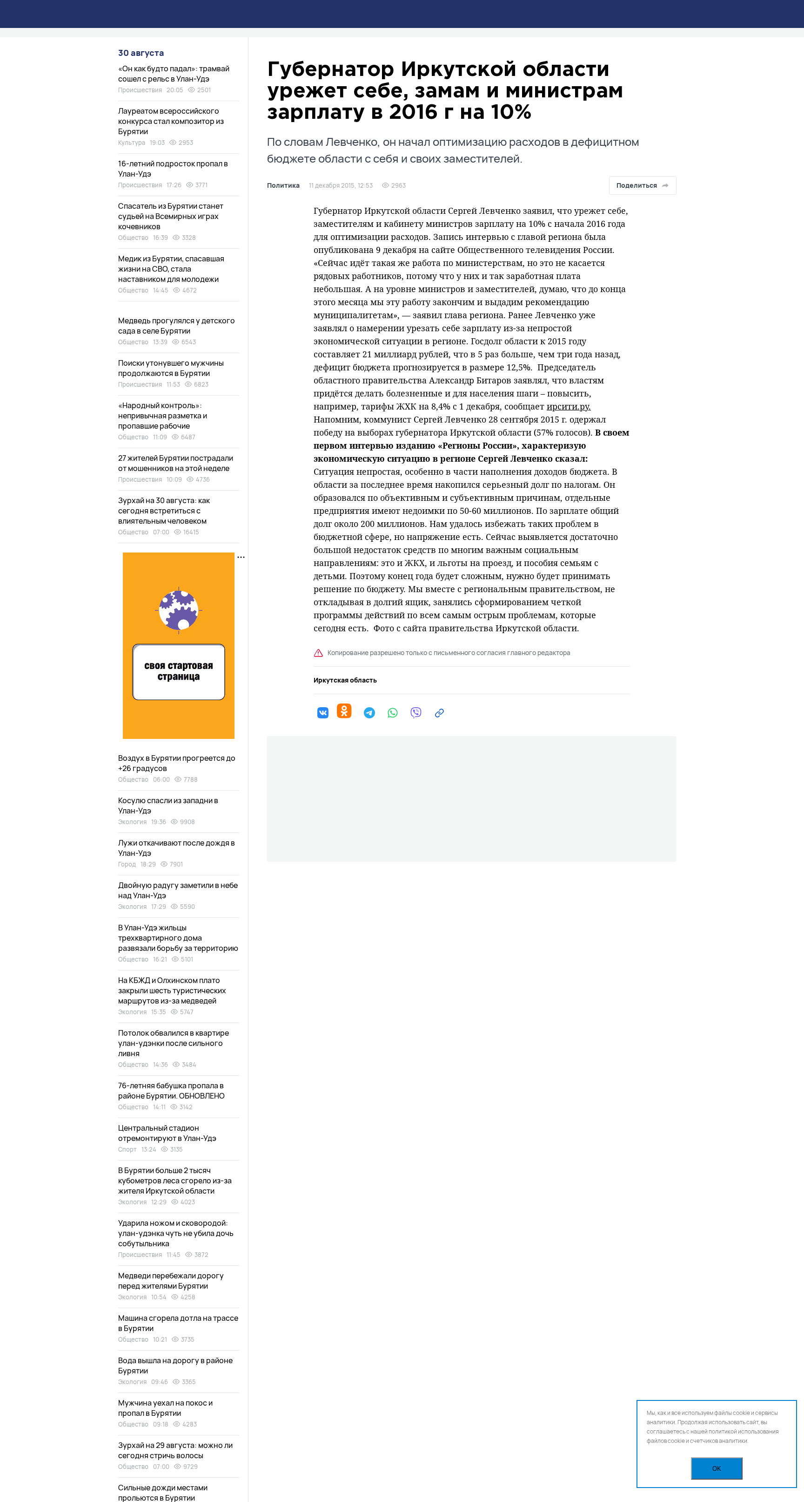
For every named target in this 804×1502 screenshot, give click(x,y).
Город (127, 864)
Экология (132, 822)
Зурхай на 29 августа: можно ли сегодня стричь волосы (175, 1450)
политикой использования (744, 1431)
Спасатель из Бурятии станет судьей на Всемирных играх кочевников (170, 216)
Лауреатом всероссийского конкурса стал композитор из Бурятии (171, 121)
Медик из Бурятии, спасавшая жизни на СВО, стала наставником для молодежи (171, 268)
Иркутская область (345, 680)
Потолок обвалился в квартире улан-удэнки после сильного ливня (173, 1043)
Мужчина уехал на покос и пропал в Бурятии (165, 1408)
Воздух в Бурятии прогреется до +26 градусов (176, 763)
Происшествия (140, 90)
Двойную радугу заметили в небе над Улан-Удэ (178, 890)
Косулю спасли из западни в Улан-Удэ (168, 805)
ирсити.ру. (569, 406)
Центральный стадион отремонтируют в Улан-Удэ (167, 1133)
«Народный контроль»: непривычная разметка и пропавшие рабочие (162, 415)
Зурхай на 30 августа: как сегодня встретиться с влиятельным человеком (164, 510)
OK (716, 1468)
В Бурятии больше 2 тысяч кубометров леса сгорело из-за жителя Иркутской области (175, 1180)
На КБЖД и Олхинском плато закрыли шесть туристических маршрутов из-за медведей (172, 990)
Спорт (127, 1149)
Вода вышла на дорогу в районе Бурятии (175, 1365)
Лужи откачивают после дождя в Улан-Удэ (176, 848)
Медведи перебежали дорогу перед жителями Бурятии (171, 1280)
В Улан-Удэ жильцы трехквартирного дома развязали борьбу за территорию (178, 937)
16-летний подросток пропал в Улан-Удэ (173, 168)
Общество (133, 237)
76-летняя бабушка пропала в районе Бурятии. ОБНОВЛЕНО (171, 1090)
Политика (283, 185)
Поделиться (636, 185)
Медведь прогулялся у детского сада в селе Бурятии (176, 325)
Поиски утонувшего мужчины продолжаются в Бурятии (171, 368)
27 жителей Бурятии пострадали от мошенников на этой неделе (175, 463)
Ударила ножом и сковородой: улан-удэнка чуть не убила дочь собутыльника (176, 1233)
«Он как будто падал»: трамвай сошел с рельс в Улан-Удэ (173, 73)
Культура (131, 142)
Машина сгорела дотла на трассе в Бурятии (178, 1323)
